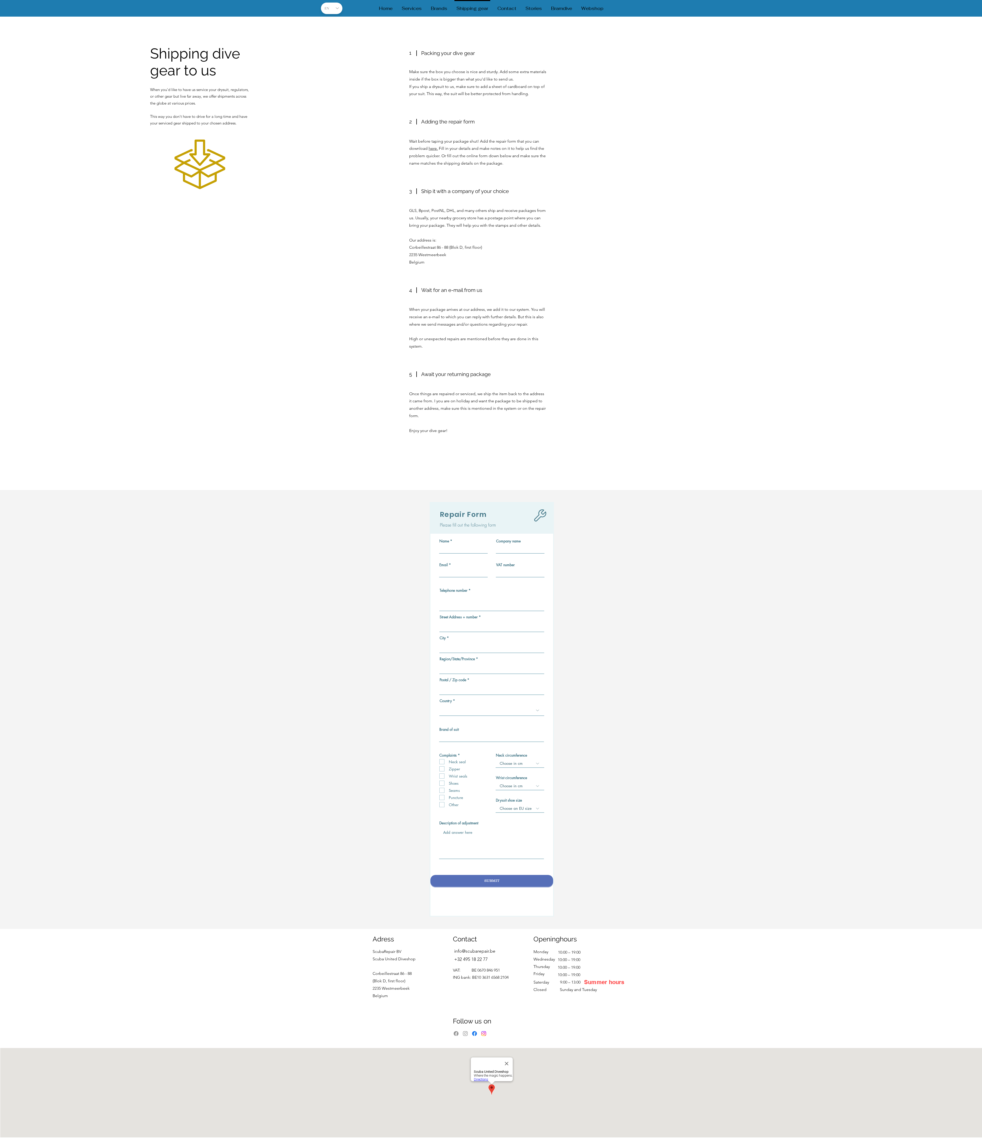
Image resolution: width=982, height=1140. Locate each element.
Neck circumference (511, 755)
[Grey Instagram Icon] (465, 1033)
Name (444, 541)
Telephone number (453, 590)
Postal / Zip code (453, 680)
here (433, 148)
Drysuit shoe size (509, 800)
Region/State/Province (457, 659)
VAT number (505, 565)
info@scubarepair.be (474, 951)
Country (446, 701)
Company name (508, 541)
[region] (209, 168)
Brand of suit (449, 729)
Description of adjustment (458, 823)
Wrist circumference (511, 778)
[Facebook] (456, 1033)
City (443, 638)
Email (443, 565)
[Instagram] (484, 1033)
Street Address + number (459, 617)
